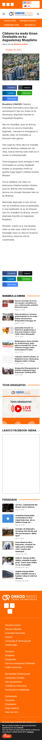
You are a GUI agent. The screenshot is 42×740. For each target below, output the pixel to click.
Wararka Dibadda (13, 629)
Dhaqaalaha (10, 704)
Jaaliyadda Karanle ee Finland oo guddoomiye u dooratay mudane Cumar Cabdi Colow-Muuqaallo (25, 331)
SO (28, 3)
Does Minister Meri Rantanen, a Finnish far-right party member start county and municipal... (25, 546)
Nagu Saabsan (12, 708)
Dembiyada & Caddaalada (17, 690)
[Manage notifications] (5, 735)
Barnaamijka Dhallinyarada (17, 674)
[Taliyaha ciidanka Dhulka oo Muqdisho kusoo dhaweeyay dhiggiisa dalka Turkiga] (8, 359)
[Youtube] (12, 4)
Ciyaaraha (10, 700)
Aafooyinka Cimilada (14, 678)
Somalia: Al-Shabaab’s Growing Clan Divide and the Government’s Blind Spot (26, 532)
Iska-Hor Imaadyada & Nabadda (20, 663)
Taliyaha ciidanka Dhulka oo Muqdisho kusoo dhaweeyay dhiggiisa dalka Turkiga (27, 359)
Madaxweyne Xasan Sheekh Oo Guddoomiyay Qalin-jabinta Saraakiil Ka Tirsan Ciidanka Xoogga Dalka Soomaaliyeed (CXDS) (26, 345)
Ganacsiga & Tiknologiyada (18, 641)
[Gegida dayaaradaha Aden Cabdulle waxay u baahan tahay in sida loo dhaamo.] (8, 574)
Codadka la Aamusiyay (16, 686)
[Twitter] (8, 4)
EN (29, 6)
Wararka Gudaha (13, 625)
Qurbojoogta (11, 696)
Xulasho (9, 637)
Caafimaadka (11, 645)
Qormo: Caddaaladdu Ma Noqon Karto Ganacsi (26, 506)
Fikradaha (9, 651)
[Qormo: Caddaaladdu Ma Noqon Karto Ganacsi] (8, 508)
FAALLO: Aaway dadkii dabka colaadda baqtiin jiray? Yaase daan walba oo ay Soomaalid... (26, 561)
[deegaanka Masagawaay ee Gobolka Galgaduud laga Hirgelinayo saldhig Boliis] (8, 370)
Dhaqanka (10, 655)
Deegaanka (10, 659)
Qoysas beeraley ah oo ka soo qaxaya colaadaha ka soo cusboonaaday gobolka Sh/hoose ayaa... (26, 304)
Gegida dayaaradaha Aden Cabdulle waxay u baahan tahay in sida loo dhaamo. (26, 574)
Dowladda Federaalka (15, 633)
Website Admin (21, 44)
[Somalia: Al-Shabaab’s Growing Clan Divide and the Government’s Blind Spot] (8, 532)
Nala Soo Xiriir (11, 712)
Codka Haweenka (13, 667)
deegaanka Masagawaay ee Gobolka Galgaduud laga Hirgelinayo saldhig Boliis (27, 370)
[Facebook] (3, 4)
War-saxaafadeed (13, 682)
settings (30, 732)
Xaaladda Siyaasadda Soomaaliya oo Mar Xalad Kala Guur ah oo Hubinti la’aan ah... (25, 518)
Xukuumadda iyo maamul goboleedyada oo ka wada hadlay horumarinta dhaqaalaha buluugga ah (26, 317)
